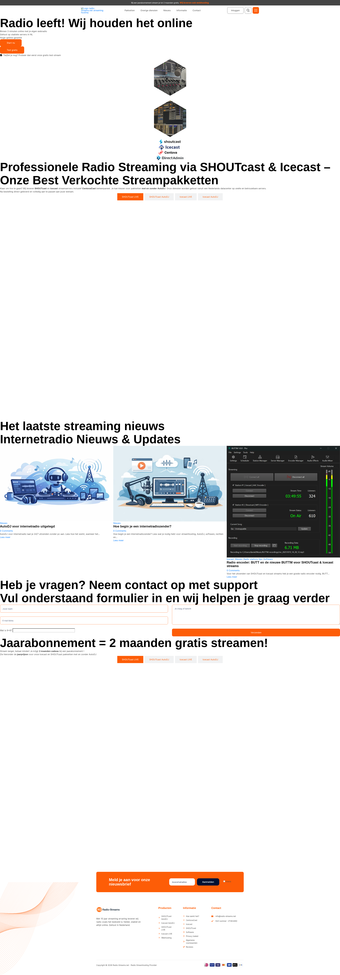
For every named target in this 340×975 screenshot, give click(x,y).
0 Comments (6, 531)
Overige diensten (149, 10)
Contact (197, 10)
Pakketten (130, 10)
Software (268, 559)
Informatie (182, 10)
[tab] (130, 196)
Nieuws (167, 10)
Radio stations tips (253, 559)
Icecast (230, 559)
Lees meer (5, 537)
